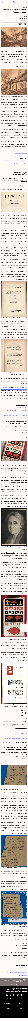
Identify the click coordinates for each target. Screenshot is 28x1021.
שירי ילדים (9, 998)
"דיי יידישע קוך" (23, 733)
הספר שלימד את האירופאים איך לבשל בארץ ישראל (16, 410)
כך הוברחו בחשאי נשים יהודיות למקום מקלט (17, 166)
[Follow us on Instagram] (14, 995)
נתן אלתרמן (20, 1003)
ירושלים (20, 1008)
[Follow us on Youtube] (7, 995)
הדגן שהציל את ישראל (22, 413)
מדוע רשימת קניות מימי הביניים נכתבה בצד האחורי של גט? (14, 415)
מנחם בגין (20, 1006)
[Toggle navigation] (26, 2)
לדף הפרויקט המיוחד (22, 407)
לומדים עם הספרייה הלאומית (21, 153)
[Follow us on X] (18, 995)
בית (26, 6)
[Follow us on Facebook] (21, 995)
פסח (21, 1001)
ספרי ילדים (20, 1010)
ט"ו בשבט (20, 998)
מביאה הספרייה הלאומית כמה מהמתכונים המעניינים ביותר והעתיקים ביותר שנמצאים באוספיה (14, 389)
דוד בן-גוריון (19, 1005)
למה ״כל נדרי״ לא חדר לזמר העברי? (19, 163)
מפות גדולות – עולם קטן (7, 1004)
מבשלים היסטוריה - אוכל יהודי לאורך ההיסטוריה (12, 189)
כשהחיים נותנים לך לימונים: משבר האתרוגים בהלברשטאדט (14, 160)
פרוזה (10, 1000)
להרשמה (14, 984)
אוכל (23, 172)
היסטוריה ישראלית (20, 421)
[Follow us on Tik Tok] (10, 995)
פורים (21, 1000)
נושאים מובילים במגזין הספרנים (8, 1007)
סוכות (23, 6)
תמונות (20, 24)
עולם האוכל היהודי (17, 172)
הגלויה (25, 51)
